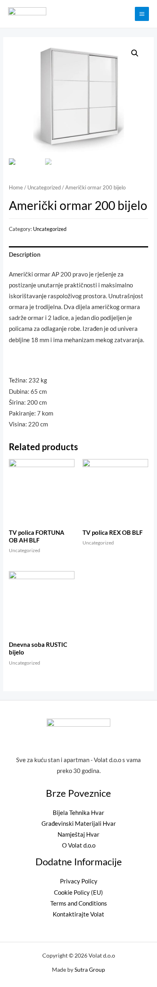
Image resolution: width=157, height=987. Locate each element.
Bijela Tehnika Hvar (78, 812)
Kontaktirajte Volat (78, 914)
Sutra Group (89, 969)
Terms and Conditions (78, 903)
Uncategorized (44, 187)
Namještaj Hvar (78, 834)
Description (25, 254)
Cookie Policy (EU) (78, 892)
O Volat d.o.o (78, 845)
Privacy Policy (78, 881)
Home (16, 187)
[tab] (78, 254)
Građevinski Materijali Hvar (78, 823)
